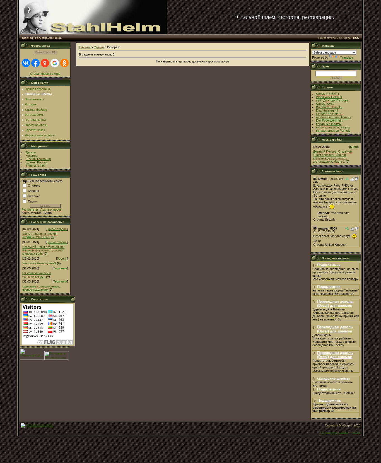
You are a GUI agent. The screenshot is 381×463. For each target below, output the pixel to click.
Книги (354, 146)
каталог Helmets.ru (329, 113)
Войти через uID (45, 52)
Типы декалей (35, 165)
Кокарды (32, 155)
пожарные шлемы (328, 124)
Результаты (29, 209)
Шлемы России (36, 162)
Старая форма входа (45, 73)
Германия (60, 268)
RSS (356, 37)
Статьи (99, 47)
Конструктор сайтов (334, 432)
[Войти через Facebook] (35, 63)
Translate (346, 57)
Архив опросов (51, 209)
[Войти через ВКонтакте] (26, 63)
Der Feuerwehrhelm (329, 120)
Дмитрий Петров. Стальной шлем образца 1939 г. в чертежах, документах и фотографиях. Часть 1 (332, 156)
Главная (27, 37)
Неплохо (34, 195)
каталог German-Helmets (333, 117)
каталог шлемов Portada (333, 130)
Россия (62, 258)
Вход (58, 37)
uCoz (356, 432)
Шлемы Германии (38, 159)
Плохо (32, 201)
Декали (31, 152)
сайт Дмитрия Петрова (332, 100)
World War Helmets (329, 97)
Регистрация (43, 37)
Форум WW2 (325, 103)
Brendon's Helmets (329, 107)
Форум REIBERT (327, 93)
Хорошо (33, 190)
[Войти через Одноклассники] (64, 63)
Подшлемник (329, 265)
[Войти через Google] (54, 63)
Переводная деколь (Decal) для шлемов (335, 303)
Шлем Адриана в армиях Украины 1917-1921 (39, 235)
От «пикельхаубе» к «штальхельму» (36, 274)
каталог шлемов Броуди (333, 127)
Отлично (34, 185)
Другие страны (56, 229)
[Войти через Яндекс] (45, 63)
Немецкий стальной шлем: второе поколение (41, 287)
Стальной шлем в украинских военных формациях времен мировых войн (43, 250)
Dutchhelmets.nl (327, 110)
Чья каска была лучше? (39, 263)
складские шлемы (333, 378)
